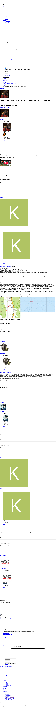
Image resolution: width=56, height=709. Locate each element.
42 (8, 107)
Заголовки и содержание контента (10, 52)
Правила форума (8, 22)
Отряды (4, 689)
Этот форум (6, 42)
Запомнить (7, 69)
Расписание (5, 24)
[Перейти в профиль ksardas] (16, 258)
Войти (6, 73)
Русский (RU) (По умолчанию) (10, 658)
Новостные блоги (8, 695)
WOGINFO (3, 555)
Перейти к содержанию (4, 0)
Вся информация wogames (7, 634)
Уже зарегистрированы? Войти (9, 59)
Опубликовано (6, 143)
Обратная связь (5, 664)
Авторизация (2, 88)
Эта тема (5, 43)
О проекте (7, 17)
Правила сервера (8, 21)
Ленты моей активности (9, 30)
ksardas (2, 197)
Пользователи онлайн (9, 32)
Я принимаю (3, 708)
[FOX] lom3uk (3, 107)
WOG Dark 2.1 (7, 662)
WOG (14, 102)
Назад (6, 675)
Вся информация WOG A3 (8, 637)
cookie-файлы (9, 705)
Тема (3, 661)
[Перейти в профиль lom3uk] (4, 97)
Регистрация (5, 78)
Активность (5, 691)
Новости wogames (6, 633)
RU (3, 3)
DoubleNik (2, 341)
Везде (5, 39)
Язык (4, 657)
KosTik (2, 402)
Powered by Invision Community (6, 666)
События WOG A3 (6, 635)
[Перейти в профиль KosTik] (3, 409)
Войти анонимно (8, 71)
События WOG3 (6, 636)
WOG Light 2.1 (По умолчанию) (10, 663)
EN (3, 4)
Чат (5, 33)
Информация (5, 16)
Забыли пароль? (8, 75)
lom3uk (4, 102)
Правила (4, 20)
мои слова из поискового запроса (11, 49)
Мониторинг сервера (9, 18)
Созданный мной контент (9, 31)
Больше (6, 19)
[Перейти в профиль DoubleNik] (4, 351)
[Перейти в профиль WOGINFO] (5, 566)
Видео (4, 25)
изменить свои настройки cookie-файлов (46, 705)
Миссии (4, 688)
